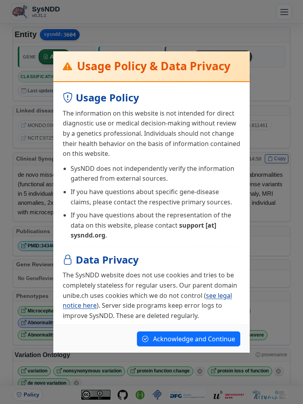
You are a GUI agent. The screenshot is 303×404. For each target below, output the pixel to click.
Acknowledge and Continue (193, 339)
